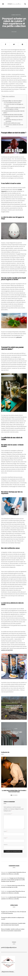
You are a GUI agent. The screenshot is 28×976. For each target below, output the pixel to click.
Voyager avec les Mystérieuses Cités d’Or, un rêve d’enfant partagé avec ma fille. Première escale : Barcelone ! (13, 879)
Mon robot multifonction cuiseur (13, 123)
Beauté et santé (16, 702)
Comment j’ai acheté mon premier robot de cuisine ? (13, 111)
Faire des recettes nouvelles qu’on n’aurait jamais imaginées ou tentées (15, 108)
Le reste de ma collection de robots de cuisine (14, 125)
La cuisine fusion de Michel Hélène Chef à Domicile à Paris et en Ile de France (14, 791)
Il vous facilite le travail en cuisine (13, 102)
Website (6, 844)
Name (5, 831)
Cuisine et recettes (16, 14)
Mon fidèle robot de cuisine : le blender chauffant (14, 117)
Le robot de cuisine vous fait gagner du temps (14, 105)
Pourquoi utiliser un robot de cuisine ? (12, 100)
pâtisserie (19, 337)
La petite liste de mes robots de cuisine (12, 114)
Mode (16, 728)
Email (5, 838)
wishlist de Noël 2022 (7, 650)
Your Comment (7, 814)
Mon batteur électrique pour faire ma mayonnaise (14, 120)
